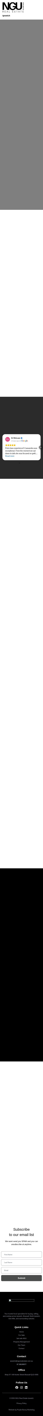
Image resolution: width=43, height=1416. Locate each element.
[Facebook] (16, 1387)
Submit (21, 1278)
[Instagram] (21, 1387)
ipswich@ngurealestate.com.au (21, 1361)
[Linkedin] (26, 1387)
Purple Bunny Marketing (26, 1410)
